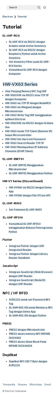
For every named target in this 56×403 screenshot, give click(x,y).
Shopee (22, 384)
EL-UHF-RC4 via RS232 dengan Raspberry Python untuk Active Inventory (27, 53)
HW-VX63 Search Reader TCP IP (24, 143)
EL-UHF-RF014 (13, 217)
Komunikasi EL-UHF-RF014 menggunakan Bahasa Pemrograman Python (31, 227)
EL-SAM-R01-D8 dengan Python (27, 315)
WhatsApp (35, 384)
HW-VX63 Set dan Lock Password (25, 139)
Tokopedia (8, 384)
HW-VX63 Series (20, 84)
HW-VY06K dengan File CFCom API (29, 195)
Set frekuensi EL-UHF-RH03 (25, 209)
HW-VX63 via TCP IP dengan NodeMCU (28, 103)
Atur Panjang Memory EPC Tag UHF (26, 91)
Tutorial (22, 16)
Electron (7, 16)
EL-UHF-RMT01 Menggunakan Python (30, 173)
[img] (38, 7)
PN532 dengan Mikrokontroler (27, 329)
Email (47, 384)
